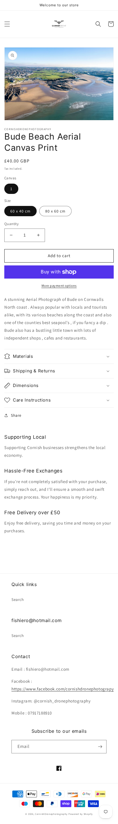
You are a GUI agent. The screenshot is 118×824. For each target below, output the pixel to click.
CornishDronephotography (51, 813)
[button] (7, 24)
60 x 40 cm (20, 211)
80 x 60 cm (55, 211)
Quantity (11, 223)
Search (17, 599)
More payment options (59, 285)
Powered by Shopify (80, 813)
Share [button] (16, 415)
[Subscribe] (100, 746)
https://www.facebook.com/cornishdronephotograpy (62, 689)
